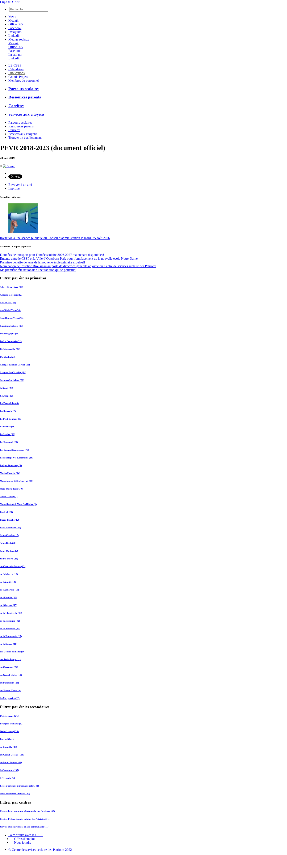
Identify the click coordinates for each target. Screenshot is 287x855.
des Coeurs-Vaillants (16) (12, 651)
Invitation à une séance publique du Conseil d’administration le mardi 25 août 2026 (55, 238)
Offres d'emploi (24, 839)
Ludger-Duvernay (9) (11, 465)
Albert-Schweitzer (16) (11, 287)
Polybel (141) (7, 739)
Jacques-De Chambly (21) (13, 372)
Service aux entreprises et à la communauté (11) (24, 826)
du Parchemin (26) (9, 682)
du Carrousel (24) (9, 667)
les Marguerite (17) (10, 698)
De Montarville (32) (10, 349)
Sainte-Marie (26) (9, 558)
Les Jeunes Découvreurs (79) (14, 450)
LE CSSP (14, 65)
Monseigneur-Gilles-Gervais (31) (16, 481)
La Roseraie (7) (8, 411)
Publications (16, 73)
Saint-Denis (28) (8, 543)
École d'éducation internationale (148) (19, 785)
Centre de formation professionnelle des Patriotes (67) (27, 811)
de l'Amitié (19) (8, 582)
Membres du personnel (23, 80)
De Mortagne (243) (10, 716)
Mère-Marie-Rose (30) (11, 488)
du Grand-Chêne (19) (11, 675)
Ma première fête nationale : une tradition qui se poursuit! (38, 270)
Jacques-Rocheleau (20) (12, 380)
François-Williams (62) (11, 723)
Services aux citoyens (26, 114)
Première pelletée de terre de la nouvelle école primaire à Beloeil (42, 262)
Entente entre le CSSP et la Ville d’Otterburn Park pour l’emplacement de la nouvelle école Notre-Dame (69, 258)
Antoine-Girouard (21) (11, 294)
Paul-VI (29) (6, 512)
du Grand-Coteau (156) (12, 754)
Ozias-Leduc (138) (9, 731)
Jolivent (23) (6, 388)
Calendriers (16, 69)
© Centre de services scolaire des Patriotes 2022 (40, 849)
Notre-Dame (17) (8, 496)
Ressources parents (24, 97)
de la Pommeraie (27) (11, 636)
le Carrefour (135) (9, 770)
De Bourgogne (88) (9, 333)
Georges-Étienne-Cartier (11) (15, 364)
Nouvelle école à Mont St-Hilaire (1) (18, 504)
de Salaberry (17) (9, 574)
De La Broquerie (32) (11, 341)
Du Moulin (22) (8, 357)
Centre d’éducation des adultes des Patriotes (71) (25, 819)
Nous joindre (22, 842)
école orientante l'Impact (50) (15, 793)
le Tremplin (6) (7, 778)
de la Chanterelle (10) (11, 613)
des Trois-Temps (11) (10, 659)
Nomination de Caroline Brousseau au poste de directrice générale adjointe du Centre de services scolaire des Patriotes (78, 266)
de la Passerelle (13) (10, 628)
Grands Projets (18, 77)
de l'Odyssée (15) (8, 605)
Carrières (16, 105)
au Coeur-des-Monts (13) (12, 566)
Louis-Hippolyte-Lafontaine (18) (16, 457)
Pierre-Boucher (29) (10, 519)
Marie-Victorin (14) (10, 473)
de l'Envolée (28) (8, 597)
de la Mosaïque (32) (10, 620)
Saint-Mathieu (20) (9, 551)
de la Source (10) (8, 644)
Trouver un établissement (25, 137)
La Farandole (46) (9, 403)
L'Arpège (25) (7, 395)
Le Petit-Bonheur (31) (11, 419)
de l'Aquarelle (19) (9, 589)
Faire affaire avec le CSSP (25, 835)
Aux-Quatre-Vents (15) (12, 318)
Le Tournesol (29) (9, 442)
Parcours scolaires (23, 88)
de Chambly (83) (8, 747)
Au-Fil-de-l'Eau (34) (10, 310)
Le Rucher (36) (7, 426)
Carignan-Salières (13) (11, 326)
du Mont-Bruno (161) (11, 762)
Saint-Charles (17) (9, 535)
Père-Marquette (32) (10, 527)
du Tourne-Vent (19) (10, 690)
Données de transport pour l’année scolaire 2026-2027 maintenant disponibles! (52, 255)
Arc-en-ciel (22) (8, 302)
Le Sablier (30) (7, 434)
